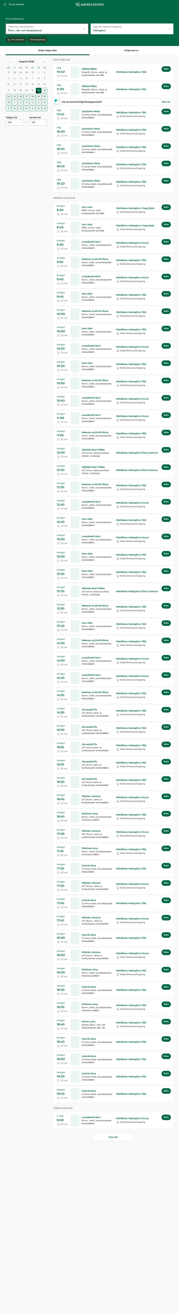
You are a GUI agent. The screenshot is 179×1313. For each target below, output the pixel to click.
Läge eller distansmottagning (107, 26)
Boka (166, 69)
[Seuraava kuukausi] (44, 62)
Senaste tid (35, 118)
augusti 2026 (26, 62)
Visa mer (113, 1137)
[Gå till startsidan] (89, 4)
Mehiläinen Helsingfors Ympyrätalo (135, 208)
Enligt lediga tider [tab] (47, 50)
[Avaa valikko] (5, 4)
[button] (113, 72)
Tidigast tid (11, 118)
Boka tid (166, 102)
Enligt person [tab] (131, 50)
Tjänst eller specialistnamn (21, 26)
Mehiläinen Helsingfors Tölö (131, 72)
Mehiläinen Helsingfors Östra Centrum (137, 453)
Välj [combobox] (9, 122)
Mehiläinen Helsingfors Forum (132, 243)
